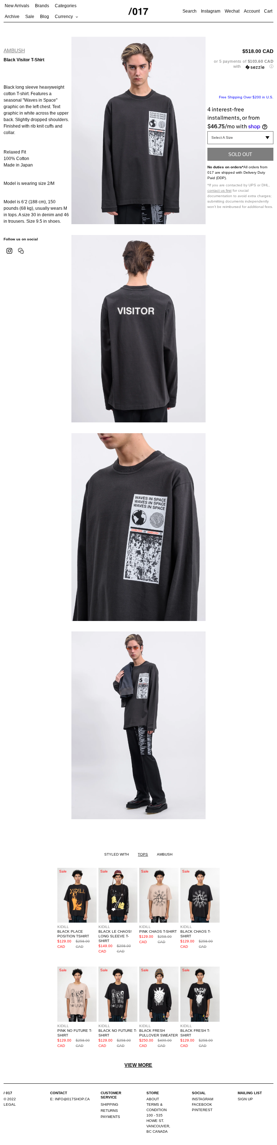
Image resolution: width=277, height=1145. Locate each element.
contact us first (219, 190)
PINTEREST (202, 1110)
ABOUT (152, 1099)
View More (138, 1065)
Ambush (14, 50)
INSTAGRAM (202, 1099)
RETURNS (109, 1111)
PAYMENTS (110, 1117)
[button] (240, 64)
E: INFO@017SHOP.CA (70, 1099)
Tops (143, 854)
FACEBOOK (202, 1104)
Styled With (116, 854)
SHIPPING (109, 1104)
